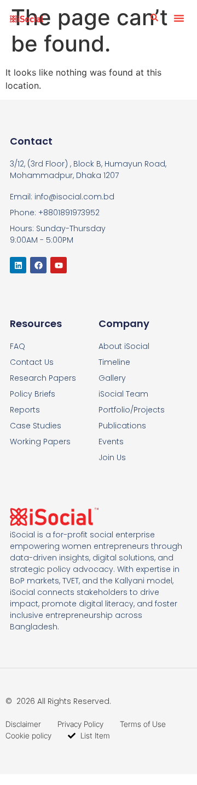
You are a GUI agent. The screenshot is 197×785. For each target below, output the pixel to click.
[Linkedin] (18, 265)
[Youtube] (58, 265)
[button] (179, 18)
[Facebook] (38, 265)
